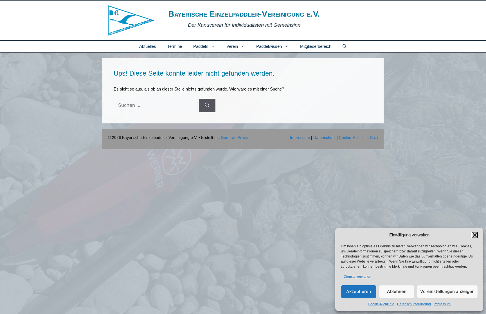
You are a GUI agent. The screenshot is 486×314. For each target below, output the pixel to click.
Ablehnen (396, 291)
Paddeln (200, 46)
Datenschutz (324, 137)
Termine (174, 46)
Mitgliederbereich (315, 46)
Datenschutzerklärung (414, 304)
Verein (232, 46)
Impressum (442, 304)
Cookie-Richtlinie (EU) (358, 137)
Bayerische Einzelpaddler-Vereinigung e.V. (244, 14)
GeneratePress (234, 137)
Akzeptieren (358, 291)
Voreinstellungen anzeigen (447, 291)
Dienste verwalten (357, 277)
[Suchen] (207, 105)
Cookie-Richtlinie (381, 304)
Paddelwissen (269, 46)
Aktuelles (147, 46)
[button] (475, 235)
